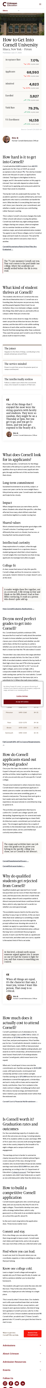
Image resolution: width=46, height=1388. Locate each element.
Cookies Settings (22, 696)
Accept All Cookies (22, 702)
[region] (22, 694)
